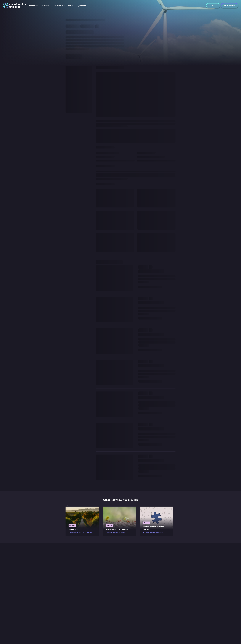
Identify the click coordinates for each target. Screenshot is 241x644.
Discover (33, 6)
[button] (135, 65)
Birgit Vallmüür (142, 364)
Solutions (59, 6)
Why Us (70, 6)
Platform (45, 6)
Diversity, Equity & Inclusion (147, 306)
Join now (82, 6)
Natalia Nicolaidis (143, 227)
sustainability (116, 40)
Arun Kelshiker (142, 331)
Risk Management (144, 242)
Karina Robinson (143, 264)
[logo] (14, 6)
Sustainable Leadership (81, 27)
